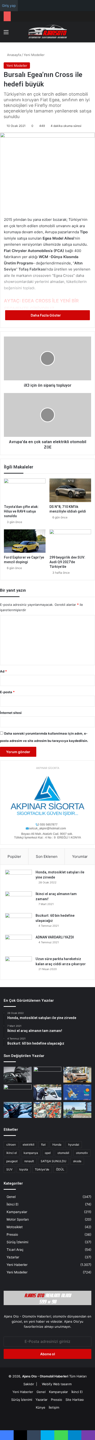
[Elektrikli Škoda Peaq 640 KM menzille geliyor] (77, 1075)
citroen (11, 1144)
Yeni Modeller (34, 55)
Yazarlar (13, 1257)
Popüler (14, 856)
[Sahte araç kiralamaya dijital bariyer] (48, 1092)
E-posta (7, 692)
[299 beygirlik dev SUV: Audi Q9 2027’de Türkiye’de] (70, 541)
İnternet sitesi (11, 713)
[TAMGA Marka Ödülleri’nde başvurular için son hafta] (77, 1092)
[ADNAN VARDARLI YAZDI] (18, 944)
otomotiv (82, 1153)
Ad (3, 671)
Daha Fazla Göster (46, 315)
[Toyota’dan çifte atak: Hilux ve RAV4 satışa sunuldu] (25, 490)
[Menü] (6, 33)
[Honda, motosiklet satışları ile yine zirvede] (18, 879)
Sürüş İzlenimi (17, 1242)
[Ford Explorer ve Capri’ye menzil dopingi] (25, 541)
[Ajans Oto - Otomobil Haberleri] (47, 32)
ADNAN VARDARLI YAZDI (55, 937)
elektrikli (28, 1144)
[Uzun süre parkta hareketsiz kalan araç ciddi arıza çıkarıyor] (18, 965)
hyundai (73, 1144)
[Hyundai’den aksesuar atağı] (18, 1075)
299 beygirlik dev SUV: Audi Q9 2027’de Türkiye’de (67, 562)
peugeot (12, 1161)
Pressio (12, 1234)
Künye (40, 1407)
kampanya (31, 1153)
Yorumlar (80, 856)
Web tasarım (62, 1384)
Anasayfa (13, 55)
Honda (56, 1144)
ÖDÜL (60, 1169)
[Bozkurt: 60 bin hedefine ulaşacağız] (18, 922)
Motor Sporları (18, 1219)
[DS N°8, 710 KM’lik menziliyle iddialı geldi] (70, 490)
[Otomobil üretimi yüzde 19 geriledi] (48, 1110)
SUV (9, 1169)
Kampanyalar (17, 1212)
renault (29, 1161)
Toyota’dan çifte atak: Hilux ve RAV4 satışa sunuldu (21, 511)
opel (48, 1153)
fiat (43, 1144)
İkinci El (12, 1204)
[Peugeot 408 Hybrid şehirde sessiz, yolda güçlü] (77, 1110)
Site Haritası (75, 1400)
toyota (23, 1169)
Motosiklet (15, 1227)
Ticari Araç (15, 1250)
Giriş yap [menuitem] (9, 5)
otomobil (63, 1153)
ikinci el (11, 1153)
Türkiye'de (42, 1169)
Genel (11, 1197)
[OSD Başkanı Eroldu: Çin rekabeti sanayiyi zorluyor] (18, 1110)
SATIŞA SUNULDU (53, 1161)
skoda (77, 1161)
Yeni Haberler (17, 1265)
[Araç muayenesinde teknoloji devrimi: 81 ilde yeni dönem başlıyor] (48, 1075)
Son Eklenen (46, 856)
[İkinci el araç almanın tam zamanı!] (18, 900)
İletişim (54, 1407)
